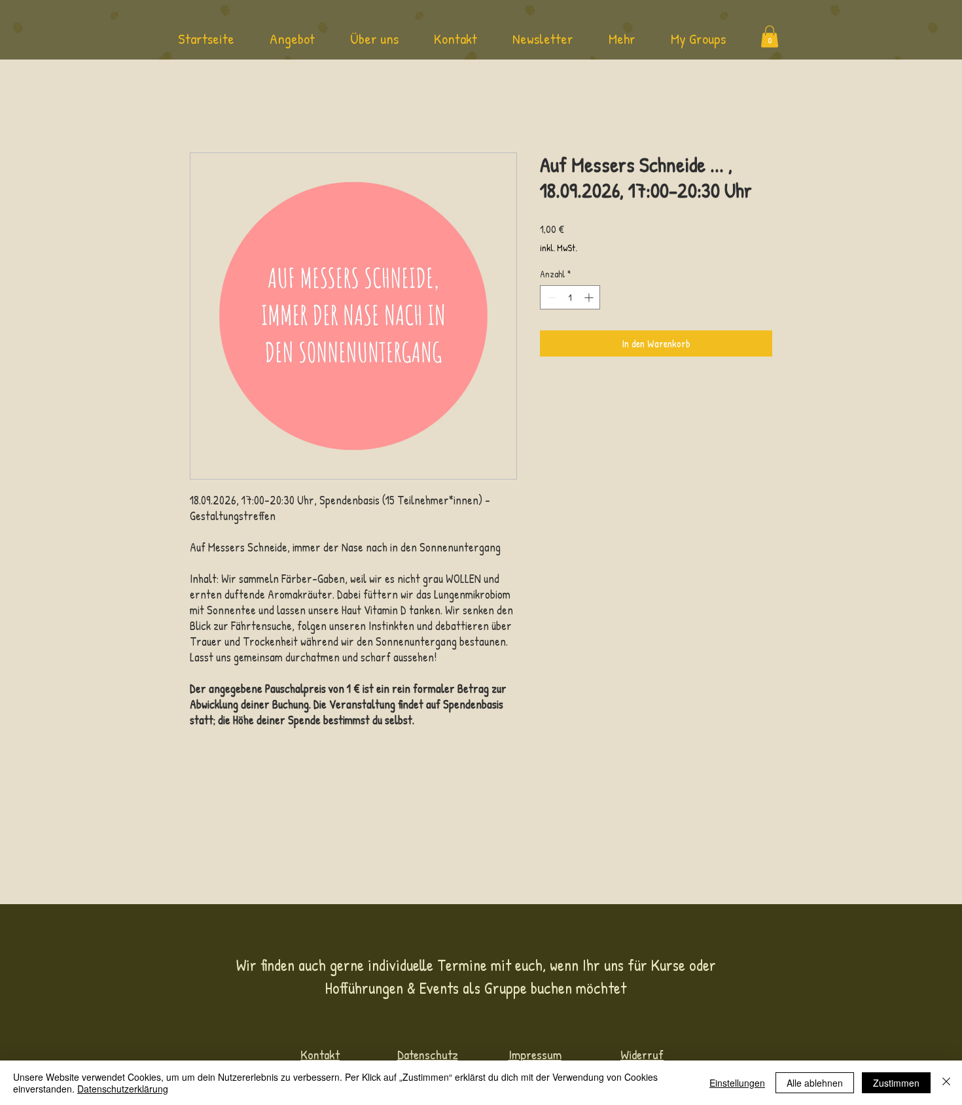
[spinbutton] (570, 297)
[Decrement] (550, 297)
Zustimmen (896, 1082)
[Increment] (590, 297)
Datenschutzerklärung (122, 1088)
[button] (292, 43)
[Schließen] (946, 1083)
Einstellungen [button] (737, 1082)
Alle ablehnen (815, 1082)
